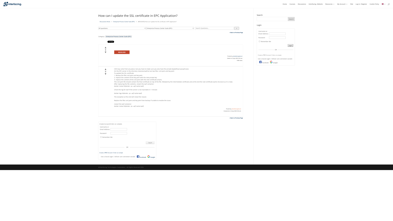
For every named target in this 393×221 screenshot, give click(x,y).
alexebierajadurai (237, 56)
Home (285, 4)
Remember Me (107, 137)
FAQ (351, 4)
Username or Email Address (105, 128)
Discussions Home (105, 21)
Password (103, 133)
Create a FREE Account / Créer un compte (111, 152)
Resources (329, 4)
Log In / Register (361, 4)
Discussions (302, 4)
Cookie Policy (374, 4)
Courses (292, 4)
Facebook (143, 157)
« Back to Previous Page (236, 32)
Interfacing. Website (316, 4)
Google (152, 157)
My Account (341, 4)
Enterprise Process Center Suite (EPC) (124, 21)
